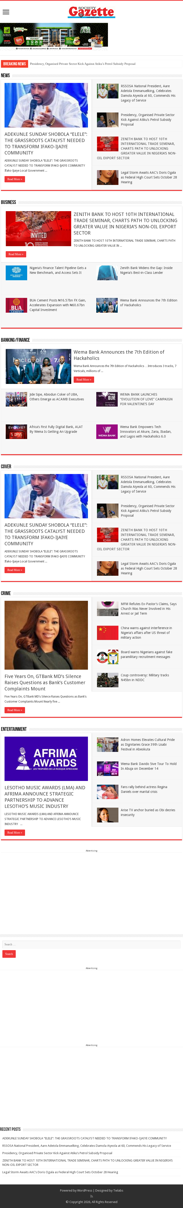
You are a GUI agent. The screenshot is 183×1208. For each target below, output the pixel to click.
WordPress (84, 1190)
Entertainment (14, 729)
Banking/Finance (15, 340)
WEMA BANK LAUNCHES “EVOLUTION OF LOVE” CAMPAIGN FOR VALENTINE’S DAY (146, 399)
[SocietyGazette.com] (91, 11)
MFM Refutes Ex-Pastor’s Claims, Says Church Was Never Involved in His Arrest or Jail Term (149, 608)
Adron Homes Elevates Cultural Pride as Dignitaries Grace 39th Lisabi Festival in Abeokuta (148, 744)
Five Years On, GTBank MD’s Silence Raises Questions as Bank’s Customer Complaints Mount (45, 682)
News (5, 76)
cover (6, 467)
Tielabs (118, 1190)
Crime (6, 593)
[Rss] (91, 1196)
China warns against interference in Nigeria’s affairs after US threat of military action (146, 632)
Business (8, 202)
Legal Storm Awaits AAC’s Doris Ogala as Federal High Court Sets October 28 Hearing (149, 177)
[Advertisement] (91, 886)
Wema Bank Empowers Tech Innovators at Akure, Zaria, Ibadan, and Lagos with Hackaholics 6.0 (146, 431)
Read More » (14, 179)
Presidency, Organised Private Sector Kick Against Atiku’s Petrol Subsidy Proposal (83, 64)
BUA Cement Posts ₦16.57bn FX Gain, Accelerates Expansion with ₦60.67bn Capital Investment (58, 305)
